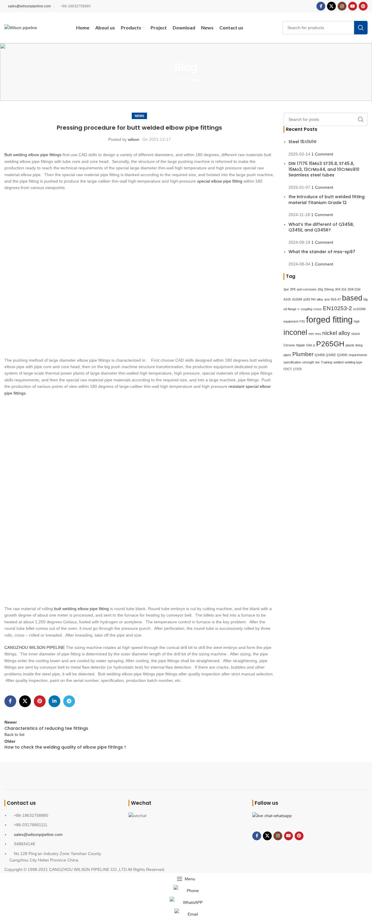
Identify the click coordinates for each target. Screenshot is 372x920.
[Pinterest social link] (363, 6)
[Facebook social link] (320, 6)
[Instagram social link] (342, 6)
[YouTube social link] (352, 6)
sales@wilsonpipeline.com (29, 6)
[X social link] (331, 6)
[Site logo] (20, 27)
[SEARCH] (361, 27)
